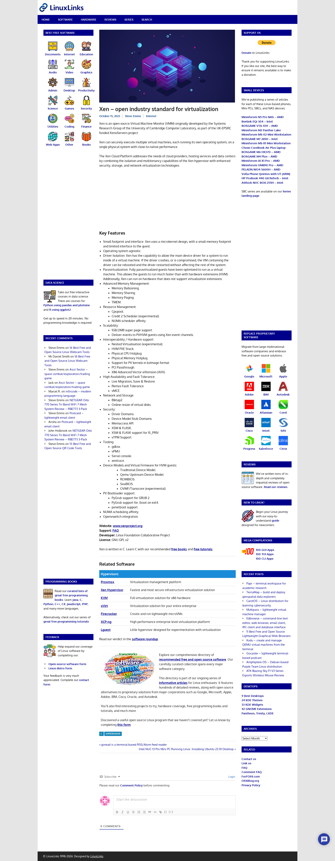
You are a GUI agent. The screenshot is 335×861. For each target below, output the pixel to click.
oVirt (104, 606)
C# (63, 604)
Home (46, 19)
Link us (246, 763)
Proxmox (107, 582)
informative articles (173, 683)
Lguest (106, 630)
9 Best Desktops (253, 696)
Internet (151, 116)
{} (165, 811)
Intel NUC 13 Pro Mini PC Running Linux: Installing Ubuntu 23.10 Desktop (186, 749)
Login (231, 776)
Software (65, 19)
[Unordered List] (144, 812)
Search (147, 19)
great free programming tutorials (66, 621)
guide (275, 520)
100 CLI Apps (264, 558)
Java (75, 600)
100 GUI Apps (265, 550)
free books (179, 549)
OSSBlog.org (250, 781)
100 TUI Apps (265, 554)
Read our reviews (275, 487)
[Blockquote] (149, 812)
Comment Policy (131, 785)
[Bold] (117, 812)
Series (128, 19)
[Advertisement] (167, 199)
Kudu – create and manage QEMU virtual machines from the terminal (263, 644)
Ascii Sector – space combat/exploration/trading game (67, 374)
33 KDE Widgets (252, 704)
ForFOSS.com (251, 776)
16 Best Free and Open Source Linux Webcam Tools (67, 361)
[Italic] (122, 812)
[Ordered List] (139, 812)
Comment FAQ (252, 772)
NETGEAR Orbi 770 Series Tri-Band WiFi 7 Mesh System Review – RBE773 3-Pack (66, 404)
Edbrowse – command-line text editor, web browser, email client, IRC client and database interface (265, 623)
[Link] (160, 812)
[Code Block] (155, 812)
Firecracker (109, 614)
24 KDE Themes (252, 700)
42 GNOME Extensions (257, 709)
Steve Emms (133, 116)
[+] (171, 811)
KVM (104, 598)
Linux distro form (60, 668)
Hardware (88, 19)
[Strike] (133, 812)
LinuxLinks (96, 856)
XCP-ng (106, 622)
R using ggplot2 (60, 309)
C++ (57, 604)
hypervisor (113, 733)
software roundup (145, 639)
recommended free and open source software (192, 659)
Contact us (249, 759)
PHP (85, 604)
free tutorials (203, 549)
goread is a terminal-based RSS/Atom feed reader (134, 744)
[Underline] (128, 812)
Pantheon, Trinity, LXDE (258, 713)
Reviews (110, 19)
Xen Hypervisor (112, 590)
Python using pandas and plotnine (66, 305)
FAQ (244, 768)
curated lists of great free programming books (71, 595)
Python (48, 604)
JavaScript (73, 604)
